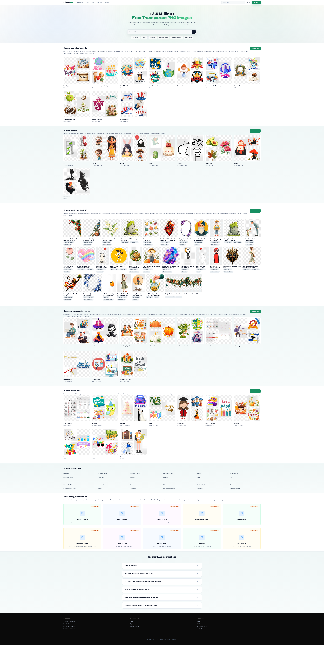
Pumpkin (199, 473)
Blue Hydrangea (88, 299)
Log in (248, 2)
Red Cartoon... (215, 271)
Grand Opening (67, 379)
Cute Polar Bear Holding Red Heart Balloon (101, 268)
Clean (69, 2)
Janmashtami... (68, 242)
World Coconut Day (69, 119)
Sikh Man (197, 244)
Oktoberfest (181, 85)
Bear (198, 271)
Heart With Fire (165, 242)
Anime (122, 163)
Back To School (210, 423)
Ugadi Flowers (106, 242)
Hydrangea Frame (88, 297)
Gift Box (99, 488)
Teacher (99, 2)
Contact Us (200, 628)
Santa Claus (200, 488)
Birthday (94, 423)
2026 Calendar (67, 423)
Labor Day (237, 346)
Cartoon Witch (101, 477)
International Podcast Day (213, 85)
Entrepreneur (67, 346)
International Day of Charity (100, 85)
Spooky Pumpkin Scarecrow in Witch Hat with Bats (137, 295)
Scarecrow (146, 271)
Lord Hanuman (68, 297)
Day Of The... (114, 269)
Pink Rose (67, 271)
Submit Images (134, 626)
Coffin (198, 477)
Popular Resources (68, 624)
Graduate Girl (121, 299)
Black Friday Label (235, 485)
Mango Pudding (134, 271)
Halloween (80, 2)
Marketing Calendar (69, 628)
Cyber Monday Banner (69, 488)
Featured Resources (69, 626)
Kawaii (150, 163)
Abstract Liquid (167, 271)
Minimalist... (247, 269)
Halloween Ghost (108, 299)
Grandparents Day (176, 37)
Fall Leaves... (147, 242)
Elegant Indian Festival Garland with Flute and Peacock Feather (183, 294)
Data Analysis (96, 379)
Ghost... (106, 297)
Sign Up (132, 624)
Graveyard (152, 37)
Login (131, 621)
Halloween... (185, 269)
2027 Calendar (209, 346)
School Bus (66, 481)
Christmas (133, 488)
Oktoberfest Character (70, 485)
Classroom (100, 481)
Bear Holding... (101, 269)
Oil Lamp (165, 485)
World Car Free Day (154, 85)
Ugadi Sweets (133, 269)
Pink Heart (90, 269)
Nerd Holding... (215, 242)
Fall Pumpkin (152, 346)
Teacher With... (122, 297)
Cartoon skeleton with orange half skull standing (187, 268)
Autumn (107, 2)
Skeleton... (123, 269)
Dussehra (132, 485)
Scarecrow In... (148, 269)
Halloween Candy (135, 473)
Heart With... (164, 244)
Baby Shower (67, 457)
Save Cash (149, 297)
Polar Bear (100, 271)
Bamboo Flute (87, 244)
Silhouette (66, 196)
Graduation (180, 423)
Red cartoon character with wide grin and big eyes (215, 268)
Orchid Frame (183, 242)
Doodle (236, 163)
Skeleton (184, 271)
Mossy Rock (125, 242)
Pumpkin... (135, 299)
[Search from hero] (194, 32)
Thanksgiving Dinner (126, 346)
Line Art (179, 163)
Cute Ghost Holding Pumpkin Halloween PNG (108, 295)
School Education (125, 379)
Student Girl (255, 269)
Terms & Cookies (202, 626)
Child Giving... (249, 242)
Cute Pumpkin (234, 473)
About (199, 621)
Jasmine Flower (107, 244)
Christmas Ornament (169, 488)
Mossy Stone (134, 242)
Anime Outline (214, 269)
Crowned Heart (228, 271)
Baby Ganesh (167, 481)
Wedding (122, 423)
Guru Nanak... (198, 242)
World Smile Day (125, 85)
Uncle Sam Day (124, 119)
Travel (122, 457)
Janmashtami (238, 85)
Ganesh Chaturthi (97, 119)
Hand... (156, 297)
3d (64, 163)
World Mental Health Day (184, 346)
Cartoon (94, 163)
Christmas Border (235, 488)
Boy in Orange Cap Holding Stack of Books (215, 240)
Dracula (144, 37)
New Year (94, 457)
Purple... (182, 244)
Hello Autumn (188, 37)
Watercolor (208, 163)
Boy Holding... (215, 244)
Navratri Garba (101, 485)
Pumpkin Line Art (68, 477)
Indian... (179, 297)
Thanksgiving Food (202, 485)
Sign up (256, 2)
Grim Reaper (135, 37)
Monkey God (67, 299)
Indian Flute (67, 244)
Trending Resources (69, 621)
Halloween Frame (163, 37)
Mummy (165, 477)
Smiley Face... (68, 269)
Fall (231, 477)
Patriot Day (133, 481)
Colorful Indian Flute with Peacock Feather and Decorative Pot (70, 240)
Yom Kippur (66, 85)
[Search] (243, 2)
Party (150, 423)
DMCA (198, 624)
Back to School (90, 2)
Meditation (95, 346)
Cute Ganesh (200, 481)
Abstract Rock (166, 269)
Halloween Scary (168, 473)
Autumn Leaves (148, 244)
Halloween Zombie (102, 473)
